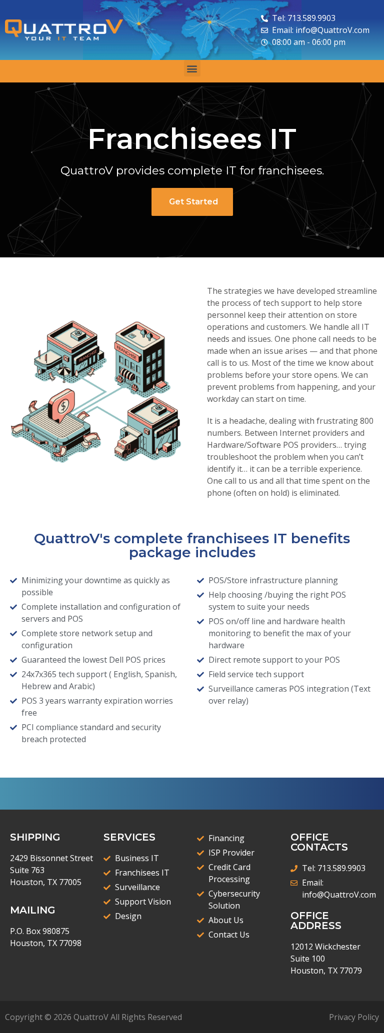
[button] (192, 68)
